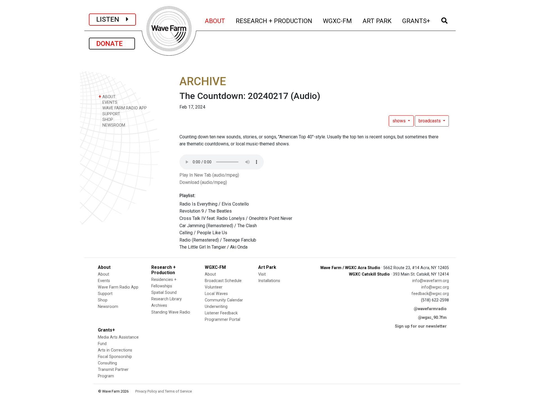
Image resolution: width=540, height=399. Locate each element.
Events (104, 280)
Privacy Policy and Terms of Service (163, 391)
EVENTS (109, 102)
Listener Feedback (221, 313)
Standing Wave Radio (170, 312)
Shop (102, 300)
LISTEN (111, 19)
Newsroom (108, 306)
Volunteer (213, 287)
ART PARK (377, 20)
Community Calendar (224, 300)
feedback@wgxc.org (430, 293)
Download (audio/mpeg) (203, 182)
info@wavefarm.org (430, 280)
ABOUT (215, 20)
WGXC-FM (337, 20)
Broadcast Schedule (223, 280)
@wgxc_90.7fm (432, 317)
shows (399, 120)
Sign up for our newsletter (421, 326)
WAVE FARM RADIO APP (124, 108)
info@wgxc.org (435, 287)
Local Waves (216, 293)
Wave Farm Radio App (118, 287)
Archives (159, 305)
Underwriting (216, 306)
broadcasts (430, 120)
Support (105, 293)
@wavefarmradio (430, 308)
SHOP (107, 119)
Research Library (166, 299)
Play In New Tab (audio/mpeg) (209, 175)
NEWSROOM (113, 125)
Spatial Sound (164, 292)
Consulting (107, 363)
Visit (262, 274)
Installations (269, 280)
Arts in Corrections (115, 350)
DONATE (112, 44)
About (103, 274)
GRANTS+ (416, 20)
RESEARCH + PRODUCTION (274, 20)
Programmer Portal (222, 319)
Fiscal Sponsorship (115, 356)
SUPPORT (110, 114)
